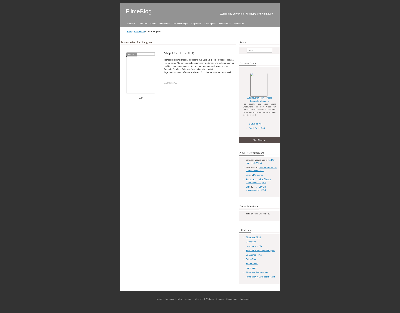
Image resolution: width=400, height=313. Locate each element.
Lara (248, 175)
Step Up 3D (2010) (179, 52)
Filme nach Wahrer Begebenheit (260, 277)
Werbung (210, 299)
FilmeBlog (139, 11)
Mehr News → (259, 140)
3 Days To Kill (255, 124)
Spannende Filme (254, 255)
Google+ (188, 299)
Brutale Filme (252, 263)
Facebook (169, 299)
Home (129, 32)
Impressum (239, 24)
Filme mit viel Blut (254, 246)
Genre (153, 24)
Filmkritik (131, 54)
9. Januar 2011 (170, 83)
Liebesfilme (251, 242)
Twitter (179, 299)
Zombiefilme (251, 268)
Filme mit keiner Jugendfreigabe (260, 250)
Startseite (131, 24)
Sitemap (220, 299)
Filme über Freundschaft (257, 272)
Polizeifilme (251, 259)
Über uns (199, 299)
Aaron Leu (250, 179)
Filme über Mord (253, 237)
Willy (248, 187)
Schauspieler (210, 24)
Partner (159, 299)
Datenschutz (225, 24)
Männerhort (258, 175)
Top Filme (142, 24)
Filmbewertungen (180, 24)
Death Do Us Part (257, 128)
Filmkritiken (164, 24)
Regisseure (196, 24)
